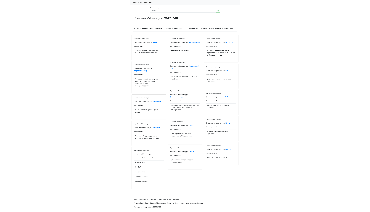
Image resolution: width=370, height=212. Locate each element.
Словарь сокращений (142, 3)
